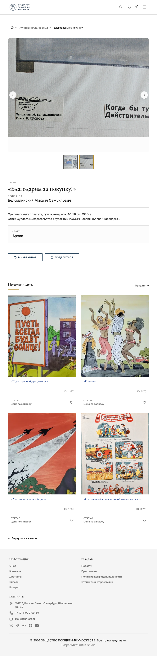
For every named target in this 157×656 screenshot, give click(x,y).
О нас (12, 565)
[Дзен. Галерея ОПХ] (30, 626)
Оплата (14, 581)
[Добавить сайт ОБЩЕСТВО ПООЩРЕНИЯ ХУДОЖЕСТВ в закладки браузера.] (129, 7)
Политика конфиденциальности (101, 576)
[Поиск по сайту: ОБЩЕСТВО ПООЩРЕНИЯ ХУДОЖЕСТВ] (121, 7)
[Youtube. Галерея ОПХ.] (37, 626)
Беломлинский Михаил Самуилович (39, 200)
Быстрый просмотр (42, 341)
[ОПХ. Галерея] (17, 626)
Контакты (15, 571)
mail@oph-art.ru (25, 618)
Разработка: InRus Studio (78, 645)
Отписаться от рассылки (97, 581)
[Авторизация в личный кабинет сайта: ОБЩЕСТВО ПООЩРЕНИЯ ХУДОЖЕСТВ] (136, 7)
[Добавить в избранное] (72, 403)
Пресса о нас (89, 571)
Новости (86, 565)
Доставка (15, 576)
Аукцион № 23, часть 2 (34, 27)
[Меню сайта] (144, 7)
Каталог (140, 285)
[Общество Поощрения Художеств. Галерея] (11, 626)
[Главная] (12, 27)
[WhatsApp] (24, 626)
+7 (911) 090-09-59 (27, 612)
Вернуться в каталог (25, 538)
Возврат (14, 587)
